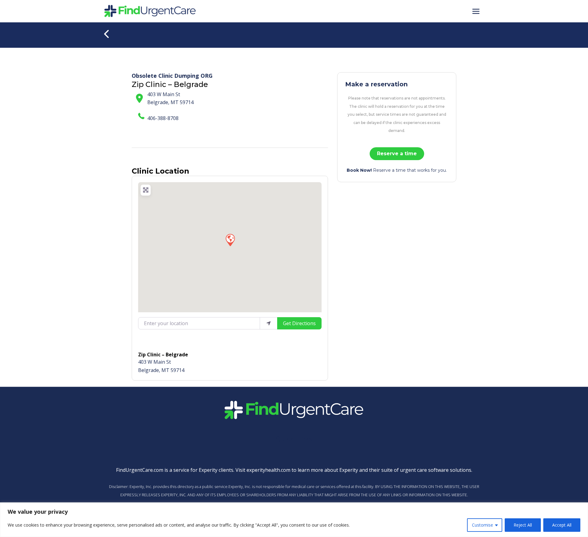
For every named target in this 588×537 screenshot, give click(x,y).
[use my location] (268, 323)
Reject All (523, 525)
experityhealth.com (268, 470)
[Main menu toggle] (476, 11)
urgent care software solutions (435, 470)
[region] (294, 519)
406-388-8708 (163, 118)
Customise (482, 525)
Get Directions (299, 323)
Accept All (561, 525)
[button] (230, 239)
